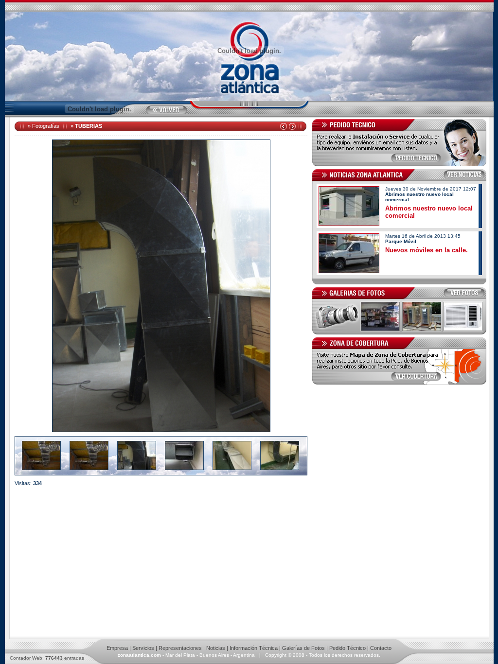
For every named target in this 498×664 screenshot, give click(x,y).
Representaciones (180, 648)
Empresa (117, 648)
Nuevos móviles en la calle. (426, 250)
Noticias (215, 648)
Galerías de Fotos (303, 648)
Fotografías (45, 126)
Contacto (380, 648)
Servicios (143, 648)
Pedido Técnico (347, 648)
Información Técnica (254, 648)
